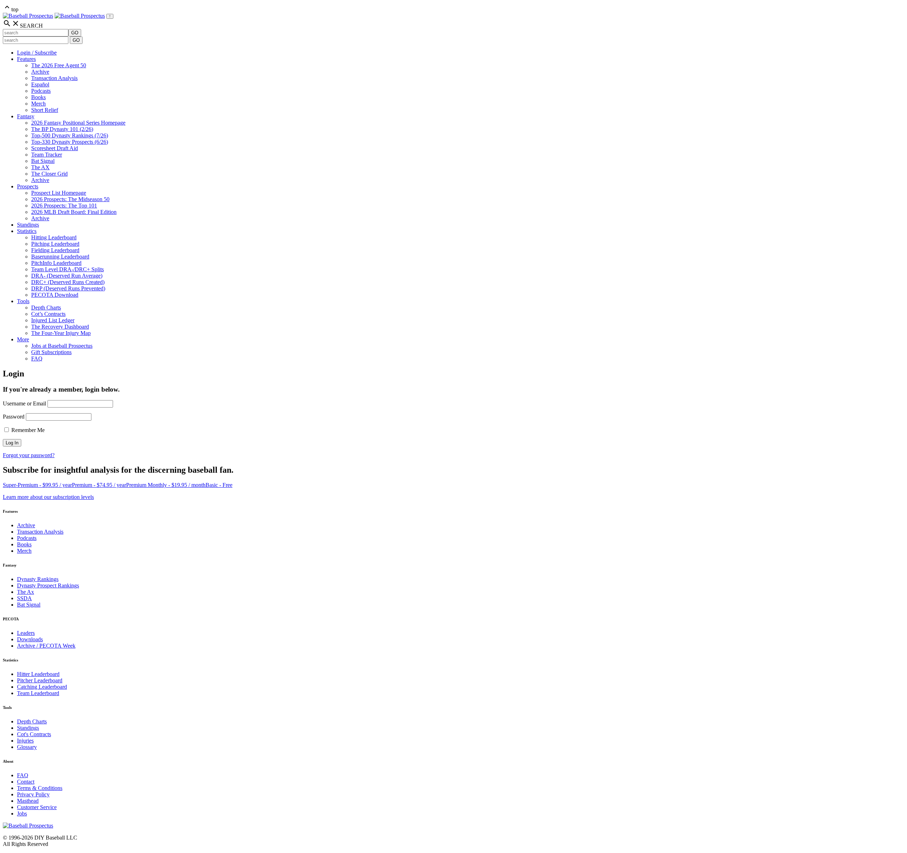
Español (40, 84)
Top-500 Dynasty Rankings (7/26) (69, 135)
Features (26, 59)
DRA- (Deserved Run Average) (66, 276)
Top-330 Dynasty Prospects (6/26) (69, 142)
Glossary (27, 747)
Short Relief (44, 110)
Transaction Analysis (54, 78)
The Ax (25, 592)
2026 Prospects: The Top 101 (64, 206)
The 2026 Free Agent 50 (58, 65)
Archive (40, 72)
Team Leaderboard (38, 693)
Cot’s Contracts (48, 314)
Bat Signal (43, 161)
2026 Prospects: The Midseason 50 (70, 199)
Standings (28, 225)
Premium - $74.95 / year (99, 485)
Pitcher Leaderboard (39, 680)
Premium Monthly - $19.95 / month (165, 485)
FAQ (37, 359)
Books (38, 97)
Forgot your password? (29, 455)
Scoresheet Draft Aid (54, 148)
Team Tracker (46, 155)
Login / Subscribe (37, 53)
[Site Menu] (109, 16)
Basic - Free (218, 485)
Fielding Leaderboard (55, 250)
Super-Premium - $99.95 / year (37, 485)
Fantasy (25, 116)
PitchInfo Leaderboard (56, 263)
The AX (40, 167)
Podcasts (41, 91)
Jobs (22, 814)
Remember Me (27, 430)
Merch (38, 104)
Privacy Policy (33, 794)
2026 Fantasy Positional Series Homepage (78, 123)
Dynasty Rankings (37, 579)
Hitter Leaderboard (38, 674)
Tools (23, 301)
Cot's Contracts (34, 734)
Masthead (28, 801)
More (23, 339)
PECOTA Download (54, 295)
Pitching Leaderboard (55, 244)
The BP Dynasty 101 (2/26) (62, 129)
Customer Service (37, 807)
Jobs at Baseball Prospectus (61, 346)
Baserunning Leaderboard (60, 257)
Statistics (26, 231)
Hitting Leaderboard (54, 237)
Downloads (30, 639)
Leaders (26, 633)
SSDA (24, 598)
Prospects (27, 186)
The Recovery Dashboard (60, 327)
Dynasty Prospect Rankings (48, 585)
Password (13, 417)
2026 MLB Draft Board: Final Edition (74, 212)
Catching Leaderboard (42, 687)
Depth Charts (46, 308)
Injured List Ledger (52, 320)
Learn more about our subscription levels (48, 497)
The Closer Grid (49, 174)
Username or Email (24, 403)
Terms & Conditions (39, 788)
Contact (25, 782)
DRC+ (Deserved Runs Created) (68, 282)
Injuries (25, 741)
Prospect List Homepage (58, 193)
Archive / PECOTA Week (46, 646)
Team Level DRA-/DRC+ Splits (67, 269)
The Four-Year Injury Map (61, 333)
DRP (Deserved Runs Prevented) (68, 288)
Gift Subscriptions (51, 352)
